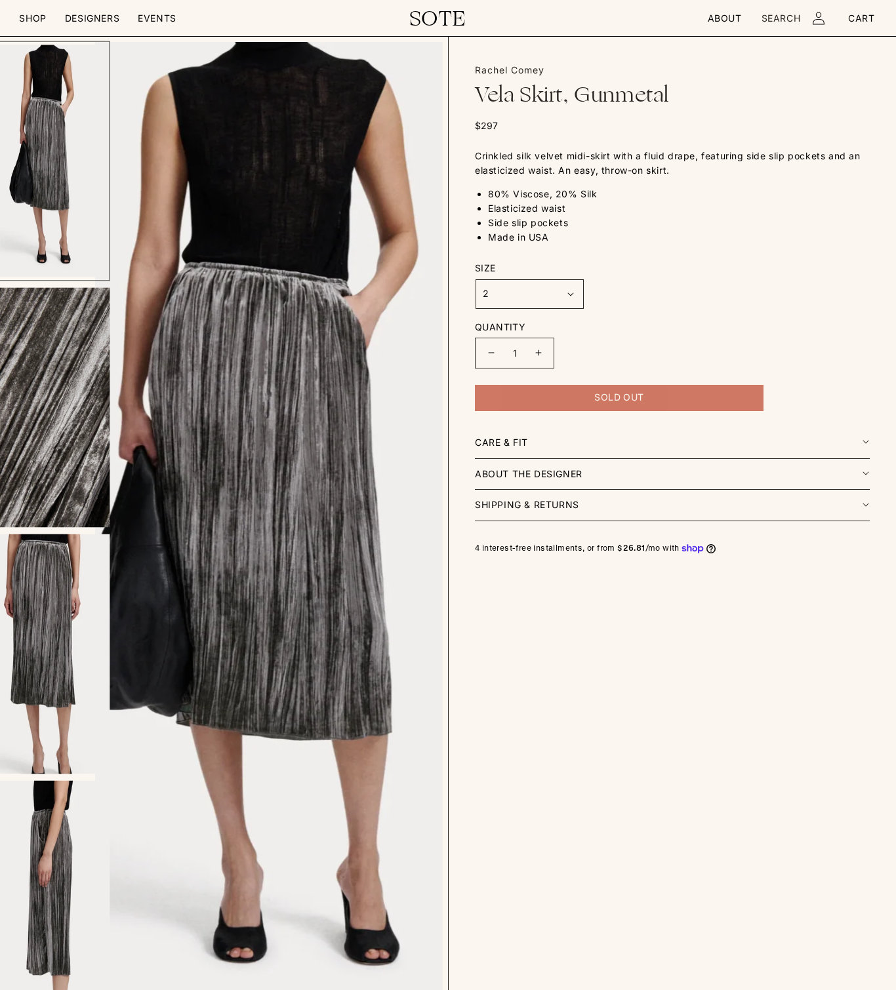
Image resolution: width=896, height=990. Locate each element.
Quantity (500, 326)
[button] (32, 18)
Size (485, 267)
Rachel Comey (509, 69)
